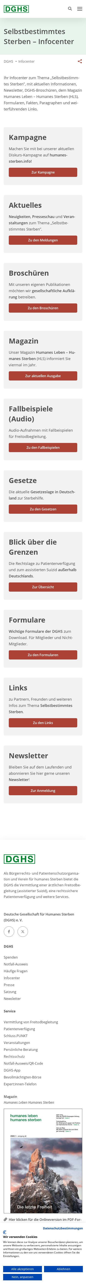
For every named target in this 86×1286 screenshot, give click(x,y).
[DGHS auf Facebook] (9, 931)
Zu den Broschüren (43, 308)
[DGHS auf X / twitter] (23, 931)
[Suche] (70, 9)
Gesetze (23, 480)
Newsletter (28, 755)
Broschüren (29, 273)
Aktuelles (25, 205)
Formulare (27, 620)
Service (9, 1011)
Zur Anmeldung (43, 790)
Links (18, 687)
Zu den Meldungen (43, 240)
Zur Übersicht (43, 587)
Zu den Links (43, 722)
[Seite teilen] (79, 61)
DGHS (8, 946)
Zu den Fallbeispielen (43, 447)
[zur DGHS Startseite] (16, 9)
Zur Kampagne (43, 172)
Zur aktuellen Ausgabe (43, 376)
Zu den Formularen (43, 655)
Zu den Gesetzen (43, 509)
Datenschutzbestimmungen (63, 1228)
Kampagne (28, 137)
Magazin (23, 341)
